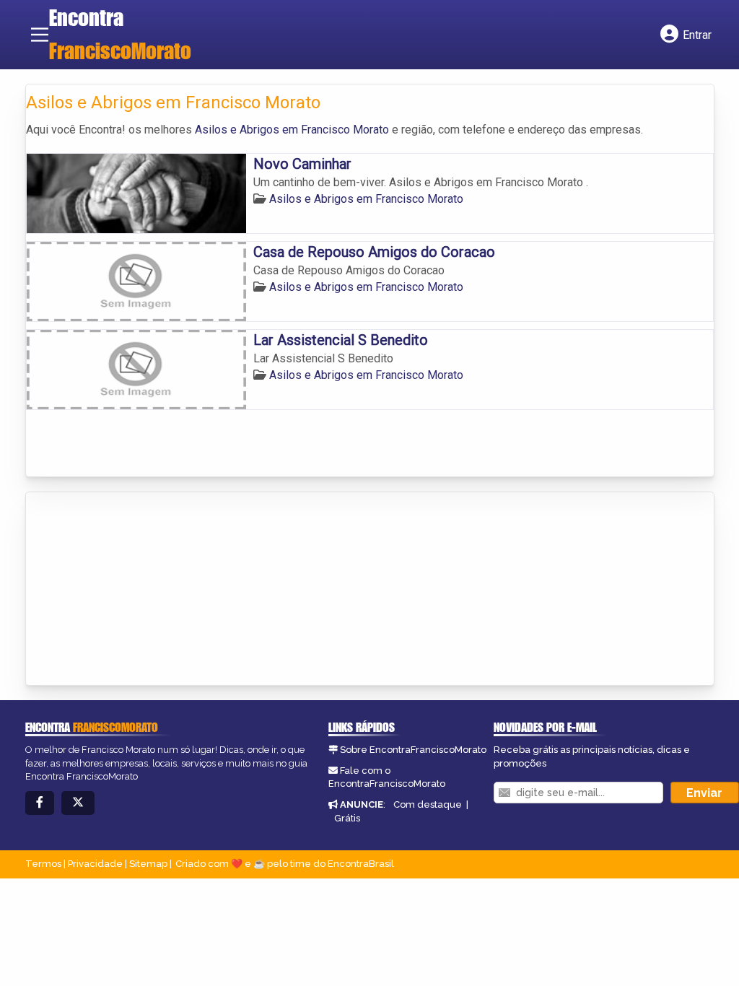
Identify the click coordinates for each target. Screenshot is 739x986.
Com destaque (427, 804)
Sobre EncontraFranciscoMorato (413, 749)
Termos (43, 863)
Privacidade (95, 863)
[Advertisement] (134, 589)
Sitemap (148, 863)
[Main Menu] (39, 34)
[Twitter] (78, 803)
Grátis (347, 818)
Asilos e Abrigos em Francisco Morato (292, 129)
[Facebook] (39, 803)
